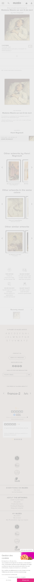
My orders (17, 516)
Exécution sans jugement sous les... (14, 184)
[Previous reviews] (1, 429)
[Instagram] (15, 366)
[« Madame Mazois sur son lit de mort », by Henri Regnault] (16, 315)
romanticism (13, 117)
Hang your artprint (17, 508)
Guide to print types (17, 500)
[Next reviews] (32, 429)
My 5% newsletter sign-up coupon (17, 520)
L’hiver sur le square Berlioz (15, 221)
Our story (17, 490)
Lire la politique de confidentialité (9, 574)
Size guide (17, 502)
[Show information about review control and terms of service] (27, 417)
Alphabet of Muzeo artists (17, 329)
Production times (17, 504)
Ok (29, 374)
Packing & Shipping (17, 506)
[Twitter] (21, 366)
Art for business (17, 492)
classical (22, 116)
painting (12, 116)
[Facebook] (13, 366)
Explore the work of (9, 138)
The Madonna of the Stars (15, 255)
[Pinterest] (18, 366)
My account (17, 518)
